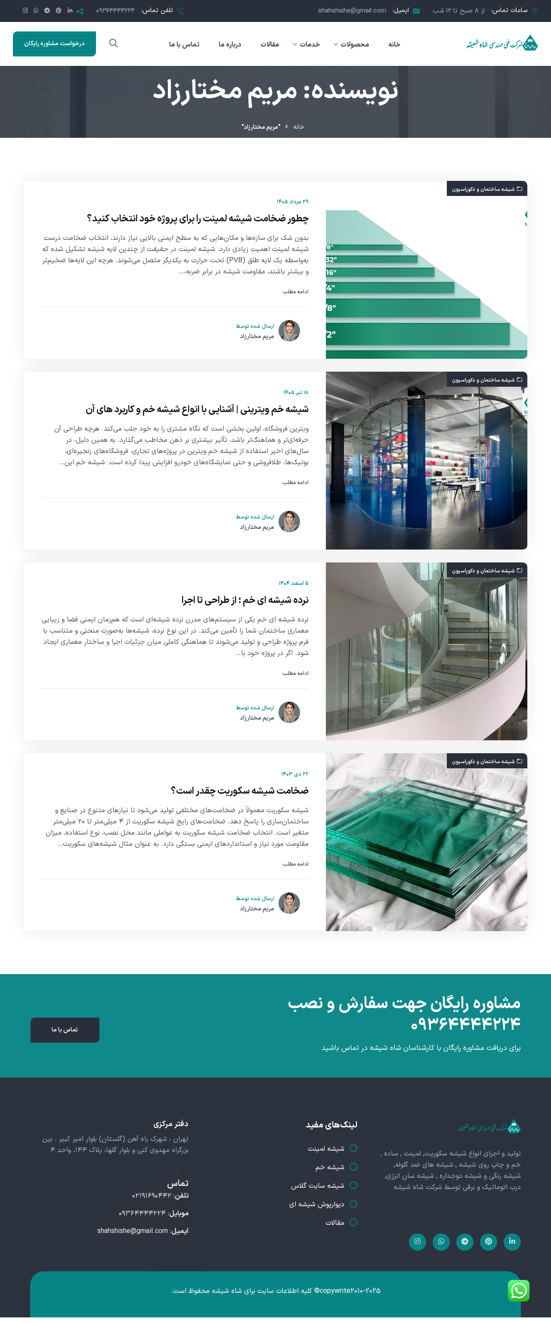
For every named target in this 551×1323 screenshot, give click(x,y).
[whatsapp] (441, 1242)
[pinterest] (488, 1242)
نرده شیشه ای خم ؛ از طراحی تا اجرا (245, 601)
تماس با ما (65, 1029)
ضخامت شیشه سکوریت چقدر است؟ (238, 791)
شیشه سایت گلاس (317, 1186)
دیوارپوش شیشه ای (316, 1204)
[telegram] (465, 1242)
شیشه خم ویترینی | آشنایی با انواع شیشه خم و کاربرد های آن (197, 410)
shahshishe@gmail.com (352, 11)
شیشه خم (330, 1167)
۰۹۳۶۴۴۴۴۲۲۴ (115, 11)
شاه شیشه (227, 1291)
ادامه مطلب (295, 292)
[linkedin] (512, 1242)
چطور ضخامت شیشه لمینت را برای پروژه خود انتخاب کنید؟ (198, 219)
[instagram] (417, 1242)
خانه (298, 127)
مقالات (334, 1223)
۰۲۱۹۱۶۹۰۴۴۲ (151, 1196)
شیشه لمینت (326, 1149)
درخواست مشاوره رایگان (54, 43)
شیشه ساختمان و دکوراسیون (483, 189)
